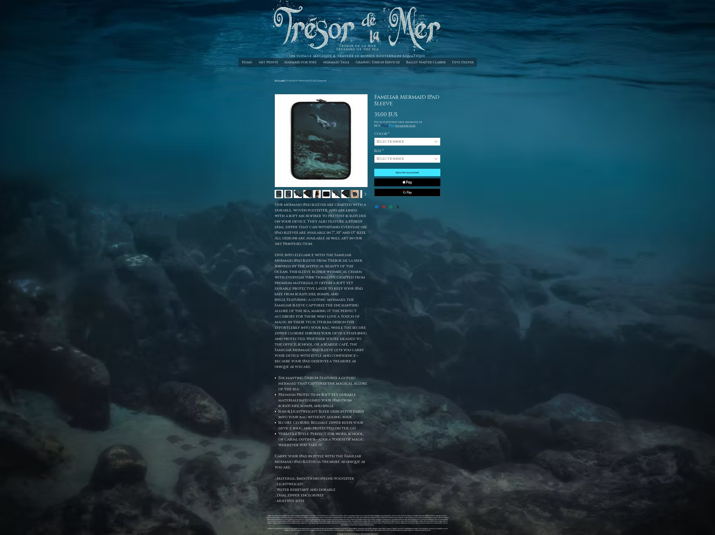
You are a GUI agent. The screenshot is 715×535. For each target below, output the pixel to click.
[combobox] (407, 142)
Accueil (280, 80)
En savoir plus (405, 126)
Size (379, 151)
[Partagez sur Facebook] (376, 207)
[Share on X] (398, 207)
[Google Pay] (407, 192)
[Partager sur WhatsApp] (391, 207)
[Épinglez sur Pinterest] (384, 207)
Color (382, 134)
